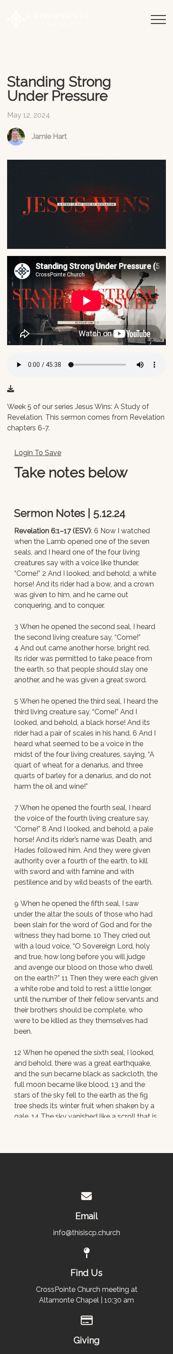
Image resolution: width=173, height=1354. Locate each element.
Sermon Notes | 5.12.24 (70, 513)
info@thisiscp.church (86, 1232)
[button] (158, 19)
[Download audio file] (10, 389)
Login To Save (37, 453)
